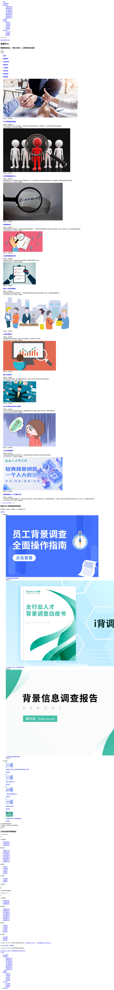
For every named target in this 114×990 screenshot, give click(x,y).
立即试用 (5, 40)
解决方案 (5, 5)
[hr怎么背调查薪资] (29, 446)
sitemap (2, 945)
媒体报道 (8, 33)
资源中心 (5, 21)
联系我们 (8, 35)
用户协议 (6, 945)
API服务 (5, 19)
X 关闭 (2, 952)
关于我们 (5, 30)
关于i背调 (8, 32)
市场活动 (8, 27)
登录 (2, 40)
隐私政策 (12, 945)
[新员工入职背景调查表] (19, 284)
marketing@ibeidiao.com (7, 836)
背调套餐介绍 (6, 845)
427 (13, 502)
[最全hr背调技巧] (29, 370)
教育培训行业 (9, 16)
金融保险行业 (9, 8)
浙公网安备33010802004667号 (44, 942)
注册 (8, 40)
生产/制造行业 (9, 9)
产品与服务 (5, 3)
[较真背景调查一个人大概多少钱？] (33, 489)
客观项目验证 (6, 842)
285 (10, 502)
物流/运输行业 (9, 14)
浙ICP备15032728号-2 (30, 942)
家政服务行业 (9, 17)
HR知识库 (8, 24)
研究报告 (8, 28)
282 (5, 502)
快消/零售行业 (9, 13)
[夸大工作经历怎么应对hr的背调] (19, 401)
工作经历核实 (6, 843)
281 (3, 502)
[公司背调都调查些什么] (36, 171)
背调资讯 (8, 22)
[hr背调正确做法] (37, 329)
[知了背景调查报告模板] (40, 117)
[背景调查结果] (33, 220)
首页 (4, 2)
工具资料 (8, 25)
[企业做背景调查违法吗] (23, 251)
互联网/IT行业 (9, 6)
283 (7, 502)
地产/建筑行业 (9, 11)
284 (9, 502)
